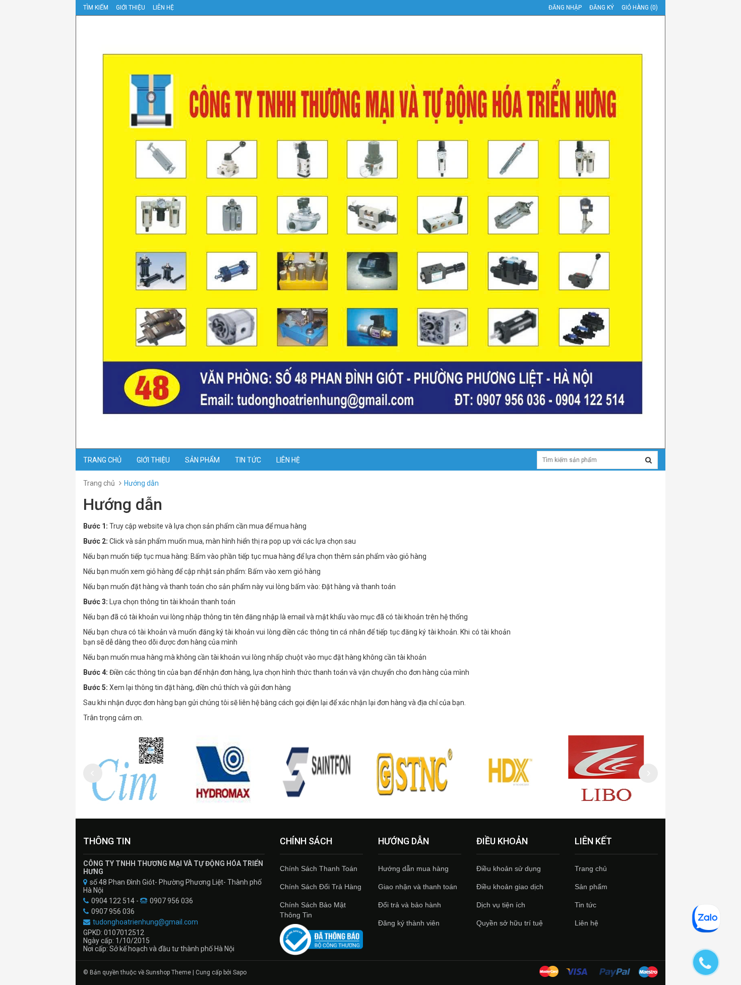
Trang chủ (591, 868)
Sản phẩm (202, 460)
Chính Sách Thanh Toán (318, 868)
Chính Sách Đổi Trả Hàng (320, 887)
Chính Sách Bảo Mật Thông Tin (313, 910)
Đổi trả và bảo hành (409, 905)
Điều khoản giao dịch (509, 887)
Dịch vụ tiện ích (500, 905)
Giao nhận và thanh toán (417, 887)
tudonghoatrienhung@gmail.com (145, 922)
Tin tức (585, 905)
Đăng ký (601, 7)
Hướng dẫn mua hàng (413, 868)
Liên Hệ (163, 7)
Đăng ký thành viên (409, 923)
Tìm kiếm (95, 7)
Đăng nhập (565, 7)
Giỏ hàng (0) (640, 7)
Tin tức (248, 460)
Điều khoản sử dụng (508, 868)
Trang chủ (102, 460)
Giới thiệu (130, 7)
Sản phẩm (591, 887)
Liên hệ (288, 460)
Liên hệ (586, 923)
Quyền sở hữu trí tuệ (509, 923)
